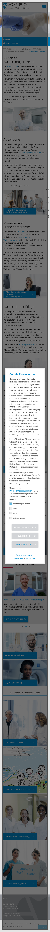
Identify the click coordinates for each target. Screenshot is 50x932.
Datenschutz (31, 558)
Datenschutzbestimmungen (20, 491)
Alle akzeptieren (23, 544)
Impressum (18, 558)
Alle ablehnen (23, 536)
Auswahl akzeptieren (23, 527)
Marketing (17, 513)
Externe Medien (19, 518)
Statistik (16, 508)
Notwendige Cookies (21, 504)
